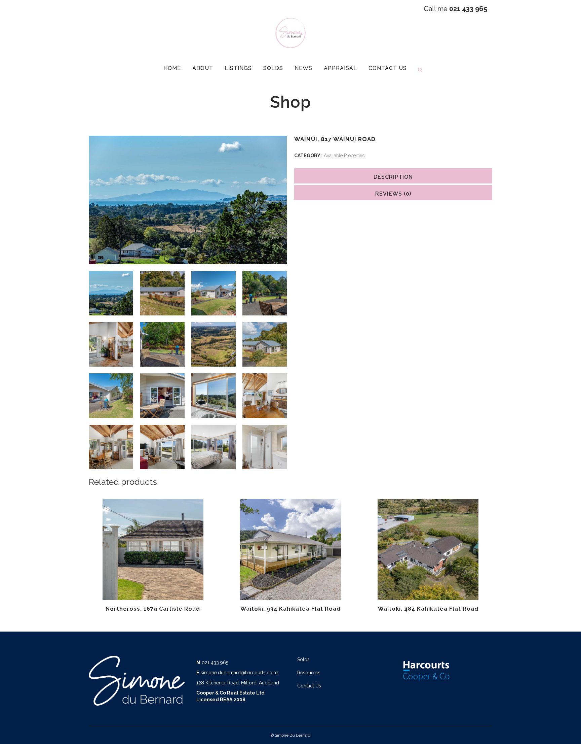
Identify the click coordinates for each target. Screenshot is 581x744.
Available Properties (344, 155)
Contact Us (309, 685)
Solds (303, 659)
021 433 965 (215, 662)
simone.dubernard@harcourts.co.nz (240, 672)
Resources (308, 672)
